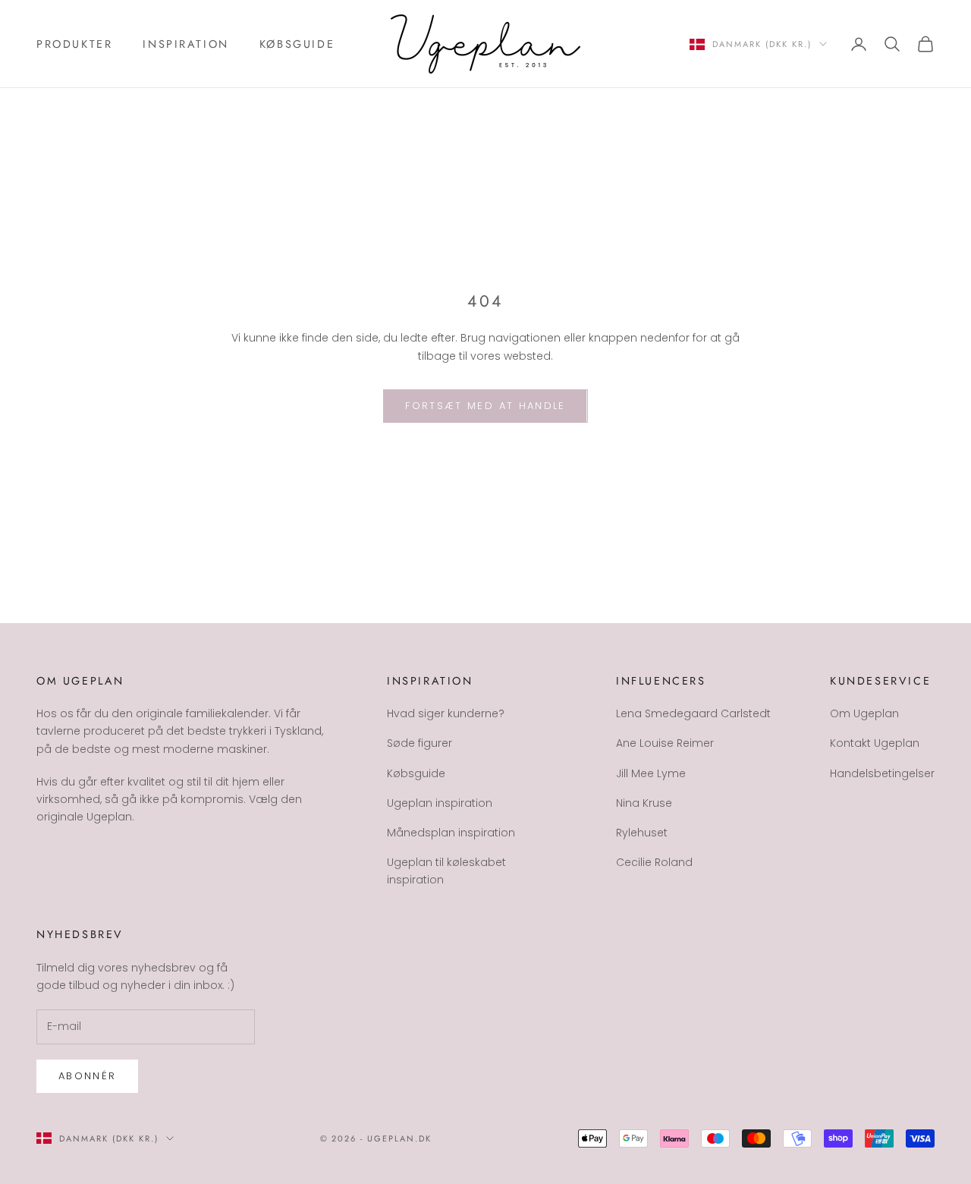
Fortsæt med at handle (485, 405)
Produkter (74, 44)
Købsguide (297, 44)
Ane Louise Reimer (665, 743)
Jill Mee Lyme (651, 773)
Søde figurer (419, 743)
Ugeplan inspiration (439, 803)
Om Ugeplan (864, 713)
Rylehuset (642, 832)
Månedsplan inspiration (451, 832)
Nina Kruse (644, 803)
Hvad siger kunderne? (445, 713)
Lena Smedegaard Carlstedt (693, 713)
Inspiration (186, 44)
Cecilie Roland (654, 862)
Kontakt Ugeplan (874, 743)
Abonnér (87, 1076)
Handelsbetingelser (882, 773)
